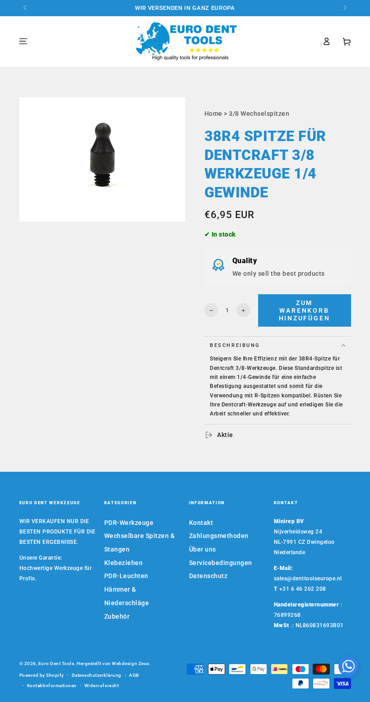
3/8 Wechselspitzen (259, 113)
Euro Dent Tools (56, 663)
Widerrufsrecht (101, 685)
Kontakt (201, 522)
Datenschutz (208, 575)
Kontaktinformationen (52, 685)
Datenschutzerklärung (96, 675)
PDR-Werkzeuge (129, 522)
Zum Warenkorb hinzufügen (304, 310)
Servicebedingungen (220, 562)
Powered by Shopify (41, 675)
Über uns (202, 549)
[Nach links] (25, 8)
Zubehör (117, 616)
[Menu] (23, 41)
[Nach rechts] (344, 8)
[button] (348, 668)
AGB (134, 675)
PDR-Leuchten (126, 575)
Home (213, 113)
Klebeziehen (123, 562)
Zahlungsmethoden (219, 535)
